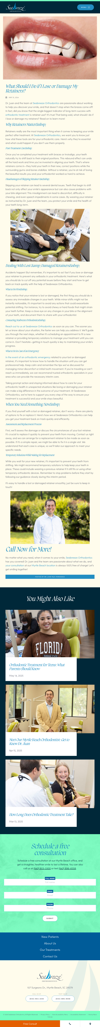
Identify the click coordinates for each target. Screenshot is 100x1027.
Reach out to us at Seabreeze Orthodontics (28, 326)
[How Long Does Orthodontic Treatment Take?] (50, 786)
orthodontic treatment (17, 114)
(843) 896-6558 (67, 868)
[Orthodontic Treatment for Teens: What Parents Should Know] (50, 636)
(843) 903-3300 (42, 868)
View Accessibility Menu (60, 1014)
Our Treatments (50, 950)
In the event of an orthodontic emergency (27, 357)
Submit (50, 918)
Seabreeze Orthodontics (46, 103)
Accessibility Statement (78, 1014)
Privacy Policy (45, 1014)
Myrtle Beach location (43, 565)
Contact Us (50, 956)
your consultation (14, 565)
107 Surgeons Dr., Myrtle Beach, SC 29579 (50, 987)
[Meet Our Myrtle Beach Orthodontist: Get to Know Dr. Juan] (50, 711)
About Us (50, 943)
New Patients (50, 937)
